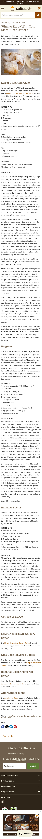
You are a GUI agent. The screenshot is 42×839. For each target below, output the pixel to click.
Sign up (33, 766)
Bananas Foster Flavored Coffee (13, 684)
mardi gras (33, 716)
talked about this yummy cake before (19, 93)
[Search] (38, 15)
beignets (19, 716)
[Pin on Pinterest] (15, 726)
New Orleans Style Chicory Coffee (17, 643)
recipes (9, 718)
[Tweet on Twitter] (7, 726)
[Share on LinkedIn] (11, 726)
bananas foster (11, 716)
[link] (21, 823)
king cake (26, 716)
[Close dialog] (41, 811)
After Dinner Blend (11, 698)
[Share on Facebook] (2, 726)
